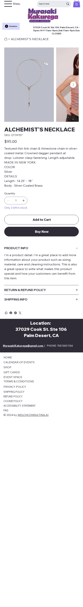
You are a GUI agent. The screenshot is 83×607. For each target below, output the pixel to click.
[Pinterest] (15, 313)
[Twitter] (20, 313)
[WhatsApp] (6, 313)
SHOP (7, 367)
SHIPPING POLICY (14, 391)
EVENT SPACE (12, 377)
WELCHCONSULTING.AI (33, 415)
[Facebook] (11, 313)
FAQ (5, 410)
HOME (7, 357)
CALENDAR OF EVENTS (19, 362)
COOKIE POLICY (13, 401)
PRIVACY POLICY (14, 387)
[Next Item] (73, 85)
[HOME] (5, 39)
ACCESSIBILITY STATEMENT (19, 405)
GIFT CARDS (11, 372)
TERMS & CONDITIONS (18, 381)
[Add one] (23, 200)
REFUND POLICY (13, 396)
